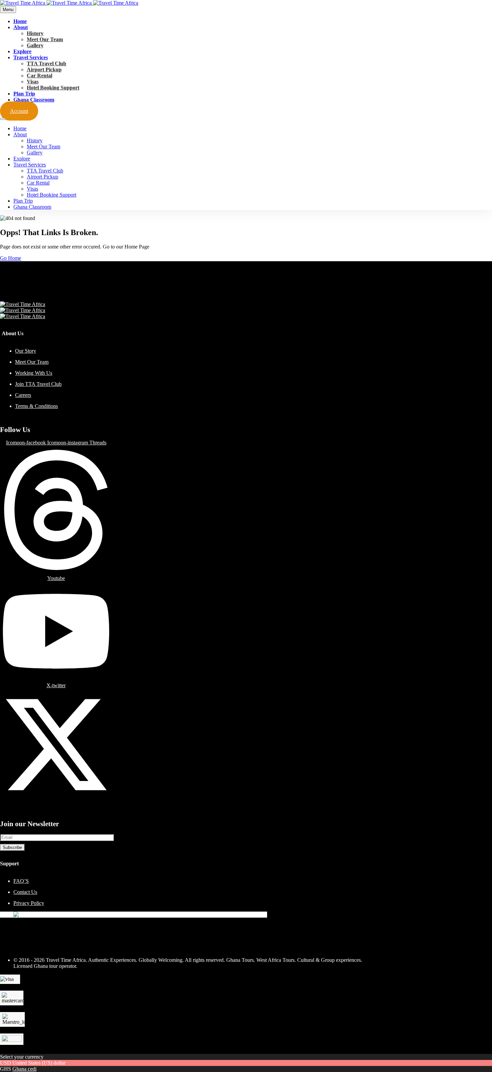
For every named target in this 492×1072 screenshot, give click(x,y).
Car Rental (39, 75)
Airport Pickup (44, 69)
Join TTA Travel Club (38, 384)
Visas (32, 81)
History (35, 33)
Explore (22, 51)
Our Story (25, 351)
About (20, 27)
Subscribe (12, 847)
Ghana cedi (24, 1069)
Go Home (10, 258)
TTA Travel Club (46, 63)
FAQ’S (21, 881)
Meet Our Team (45, 39)
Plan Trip (24, 93)
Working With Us (33, 373)
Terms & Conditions (36, 406)
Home (20, 21)
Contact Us (25, 892)
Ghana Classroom (33, 99)
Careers (23, 395)
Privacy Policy (28, 903)
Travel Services (30, 57)
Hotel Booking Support (53, 87)
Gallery (35, 45)
